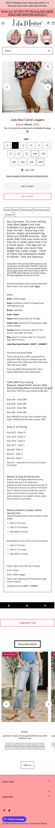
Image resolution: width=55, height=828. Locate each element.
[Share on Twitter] (27, 605)
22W (31, 162)
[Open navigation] (5, 23)
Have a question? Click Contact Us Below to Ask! (27, 176)
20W (22, 162)
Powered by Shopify (38, 823)
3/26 (14, 744)
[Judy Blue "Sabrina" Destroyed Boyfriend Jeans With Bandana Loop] (25, 687)
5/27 (21, 744)
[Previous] (7, 87)
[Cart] (53, 23)
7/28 (27, 744)
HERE (37, 286)
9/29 (34, 744)
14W (35, 153)
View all (27, 765)
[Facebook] (4, 810)
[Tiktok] (9, 810)
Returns (15, 210)
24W (40, 162)
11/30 (40, 744)
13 (19, 153)
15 (27, 153)
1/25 (8, 744)
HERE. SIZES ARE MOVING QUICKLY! (31, 13)
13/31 (8, 748)
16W (43, 153)
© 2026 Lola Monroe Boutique (15, 823)
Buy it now (27, 196)
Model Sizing (25, 210)
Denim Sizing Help (41, 210)
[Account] (48, 23)
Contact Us (9, 214)
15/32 (15, 748)
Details (8, 210)
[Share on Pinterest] (45, 605)
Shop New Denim (27, 644)
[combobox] (27, 50)
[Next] (47, 87)
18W (14, 162)
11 (11, 153)
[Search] (49, 50)
